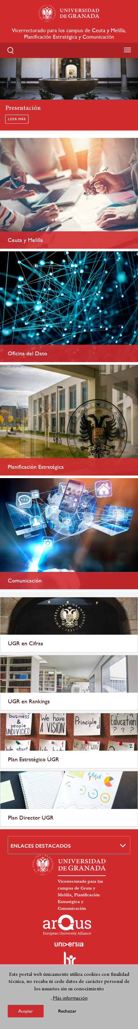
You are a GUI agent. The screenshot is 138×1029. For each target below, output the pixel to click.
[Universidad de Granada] (69, 13)
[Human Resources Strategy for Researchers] (69, 962)
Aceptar (25, 1011)
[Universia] (69, 944)
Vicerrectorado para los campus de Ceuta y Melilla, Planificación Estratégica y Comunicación (69, 33)
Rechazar (67, 1011)
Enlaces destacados (41, 846)
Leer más (17, 119)
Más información (70, 998)
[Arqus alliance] (67, 925)
